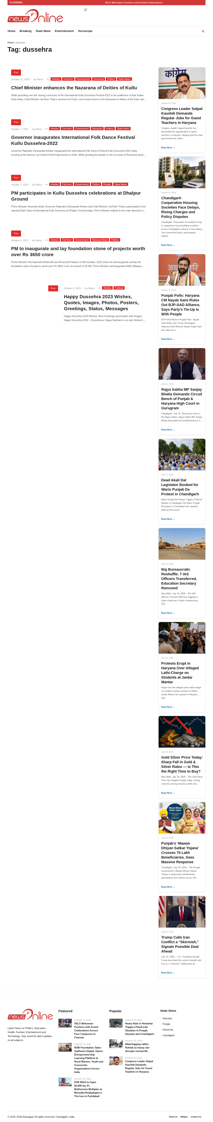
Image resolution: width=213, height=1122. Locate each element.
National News (99, 240)
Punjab (107, 184)
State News (124, 79)
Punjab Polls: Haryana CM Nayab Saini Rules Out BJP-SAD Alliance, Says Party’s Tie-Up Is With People (180, 304)
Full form (68, 79)
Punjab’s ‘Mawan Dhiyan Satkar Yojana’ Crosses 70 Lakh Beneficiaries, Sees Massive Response (180, 852)
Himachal (99, 79)
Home (10, 42)
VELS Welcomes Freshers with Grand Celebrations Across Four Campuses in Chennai (144, 2)
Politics (111, 79)
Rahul (40, 79)
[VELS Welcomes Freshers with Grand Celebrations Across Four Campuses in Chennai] (65, 1023)
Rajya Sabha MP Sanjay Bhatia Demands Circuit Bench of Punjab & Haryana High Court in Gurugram (181, 398)
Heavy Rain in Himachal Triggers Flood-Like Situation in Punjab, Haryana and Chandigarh (139, 1028)
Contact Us (196, 1117)
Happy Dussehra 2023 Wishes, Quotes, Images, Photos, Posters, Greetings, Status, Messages (101, 302)
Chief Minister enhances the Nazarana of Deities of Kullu (74, 87)
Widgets (184, 1117)
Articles (56, 79)
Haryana (167, 1018)
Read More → (168, 147)
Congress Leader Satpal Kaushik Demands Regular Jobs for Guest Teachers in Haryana (139, 1066)
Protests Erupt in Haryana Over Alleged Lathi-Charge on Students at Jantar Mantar (180, 672)
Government (83, 79)
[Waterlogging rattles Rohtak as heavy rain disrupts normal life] (116, 1043)
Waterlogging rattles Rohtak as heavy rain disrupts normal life (137, 1047)
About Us (173, 1117)
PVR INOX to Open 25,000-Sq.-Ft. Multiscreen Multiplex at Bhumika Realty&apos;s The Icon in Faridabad (88, 1089)
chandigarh (169, 1035)
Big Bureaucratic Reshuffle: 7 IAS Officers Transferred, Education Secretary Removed (179, 578)
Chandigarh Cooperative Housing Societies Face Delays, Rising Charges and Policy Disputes (180, 207)
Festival (119, 288)
